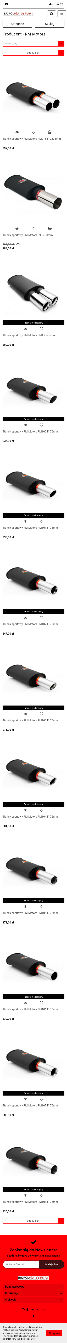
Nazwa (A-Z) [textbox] (10, 43)
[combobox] (33, 44)
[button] (59, 4)
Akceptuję (54, 1333)
